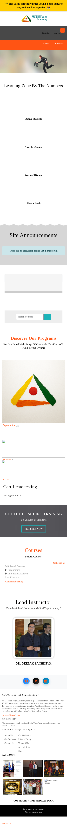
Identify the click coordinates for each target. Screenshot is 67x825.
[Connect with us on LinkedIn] (46, 681)
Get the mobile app (33, 812)
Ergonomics (9, 425)
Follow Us (6, 823)
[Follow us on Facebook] (26, 681)
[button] (51, 48)
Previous (5, 59)
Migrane (7, 460)
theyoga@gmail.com (11, 715)
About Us (8, 735)
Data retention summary (33, 809)
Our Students (10, 739)
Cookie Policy (24, 735)
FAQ (20, 751)
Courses (45, 43)
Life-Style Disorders (17, 573)
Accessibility (24, 747)
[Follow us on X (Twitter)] (36, 681)
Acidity (6, 480)
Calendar (59, 43)
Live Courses (12, 577)
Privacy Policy (24, 739)
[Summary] (63, 581)
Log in (57, 33)
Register (46, 33)
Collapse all (59, 563)
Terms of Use (24, 743)
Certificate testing (20, 486)
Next (62, 59)
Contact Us (9, 743)
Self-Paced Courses (15, 566)
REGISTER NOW (34, 529)
